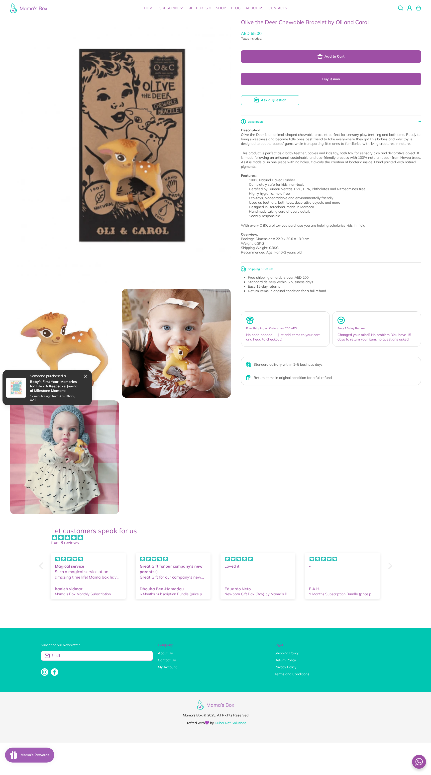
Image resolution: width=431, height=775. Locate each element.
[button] (418, 7)
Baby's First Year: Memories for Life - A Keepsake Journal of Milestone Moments (54, 386)
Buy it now (331, 79)
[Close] (85, 376)
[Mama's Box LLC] (28, 7)
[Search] (400, 7)
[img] (218, 537)
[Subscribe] (146, 656)
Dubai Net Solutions (230, 723)
